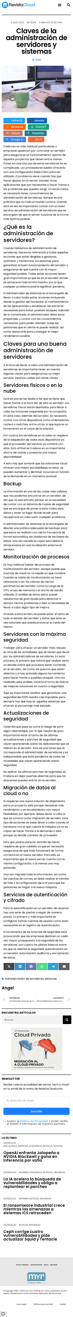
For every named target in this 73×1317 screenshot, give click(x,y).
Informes (24, 1172)
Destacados (10, 1146)
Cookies (63, 1304)
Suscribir (36, 1111)
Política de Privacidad (34, 1121)
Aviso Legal (22, 1304)
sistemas (51, 979)
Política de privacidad (43, 1304)
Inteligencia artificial (41, 1146)
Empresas (23, 1146)
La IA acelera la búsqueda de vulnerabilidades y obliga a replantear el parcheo (32, 1182)
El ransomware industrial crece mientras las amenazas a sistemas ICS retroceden (34, 1209)
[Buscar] (67, 1019)
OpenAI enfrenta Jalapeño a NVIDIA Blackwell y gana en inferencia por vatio (31, 1156)
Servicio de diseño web (36, 1265)
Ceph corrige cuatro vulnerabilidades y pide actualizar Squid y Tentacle (30, 1235)
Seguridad (59, 1172)
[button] (68, 5)
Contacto (46, 1265)
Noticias (31, 22)
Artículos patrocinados (22, 1265)
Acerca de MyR (53, 1265)
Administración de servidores (24, 979)
